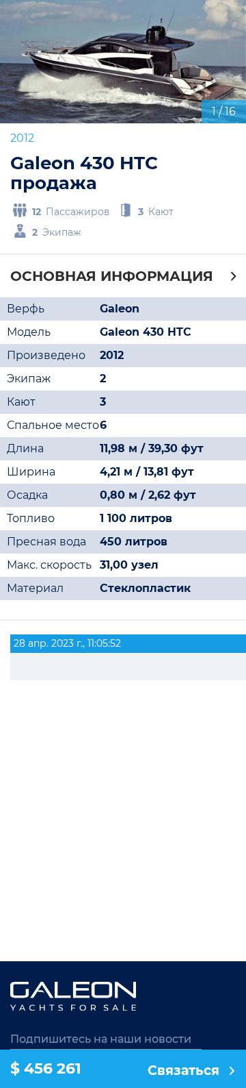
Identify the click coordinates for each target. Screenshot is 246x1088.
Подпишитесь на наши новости (100, 1039)
